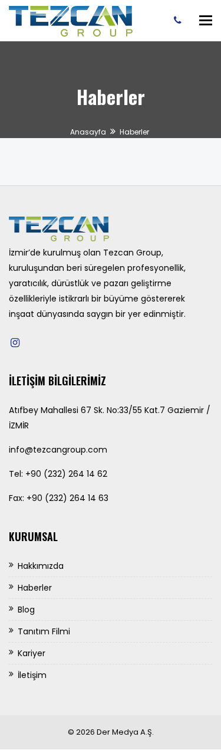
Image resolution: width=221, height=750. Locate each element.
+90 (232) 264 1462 (180, 20)
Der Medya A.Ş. (125, 732)
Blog (26, 609)
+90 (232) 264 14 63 (67, 498)
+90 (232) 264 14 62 (66, 474)
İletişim (32, 675)
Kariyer (31, 653)
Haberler (35, 588)
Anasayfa (88, 132)
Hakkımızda (41, 566)
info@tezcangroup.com (58, 450)
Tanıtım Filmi (44, 631)
